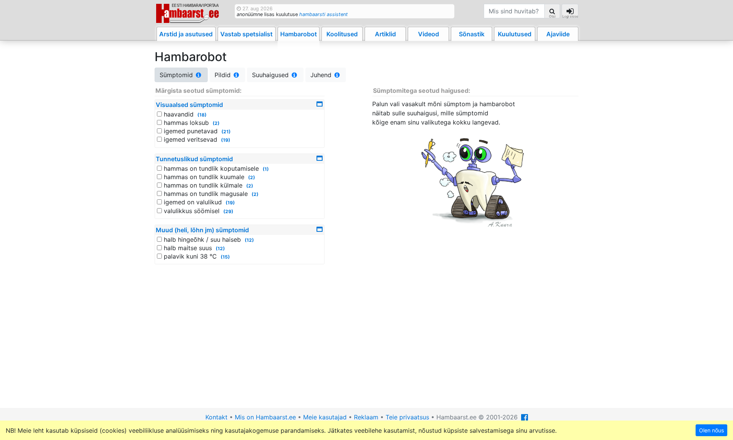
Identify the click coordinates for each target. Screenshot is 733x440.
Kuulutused (514, 34)
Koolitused (342, 34)
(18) (202, 115)
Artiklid (385, 34)
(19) (225, 140)
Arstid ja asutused (186, 34)
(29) (228, 211)
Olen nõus (711, 430)
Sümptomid (177, 75)
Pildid (223, 75)
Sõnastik (471, 34)
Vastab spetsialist (246, 34)
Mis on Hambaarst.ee (265, 417)
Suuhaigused (271, 75)
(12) (249, 240)
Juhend (321, 75)
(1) (266, 169)
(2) (216, 123)
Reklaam (366, 417)
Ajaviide (558, 34)
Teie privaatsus (407, 417)
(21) (226, 131)
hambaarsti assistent (323, 14)
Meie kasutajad (325, 417)
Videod (428, 34)
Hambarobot (298, 34)
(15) (225, 257)
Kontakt (216, 417)
